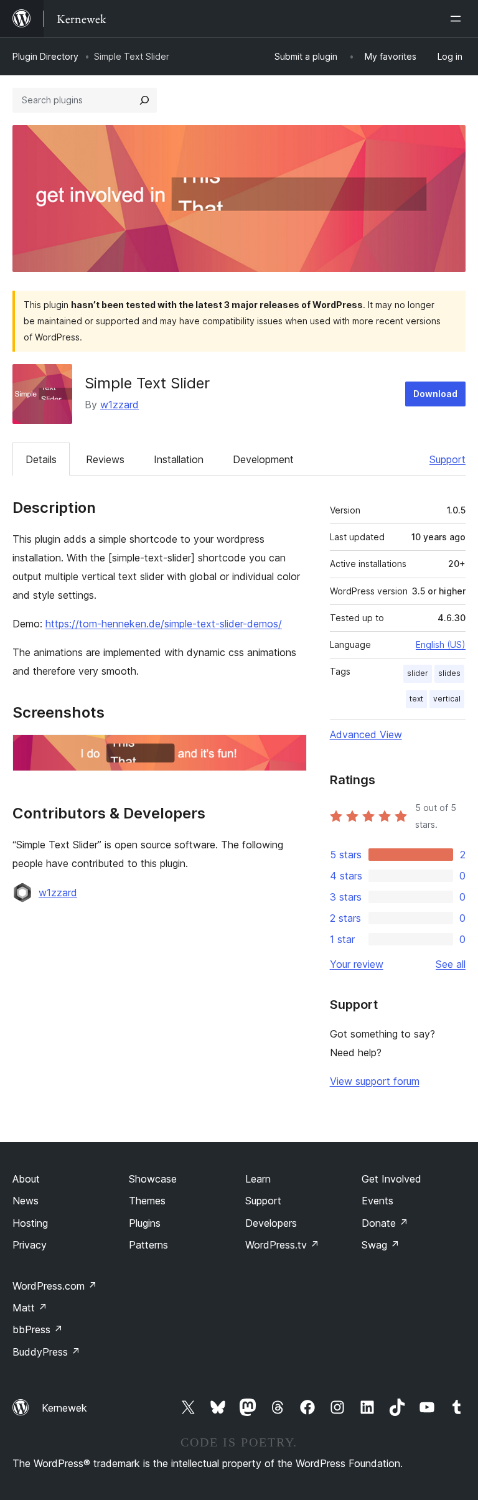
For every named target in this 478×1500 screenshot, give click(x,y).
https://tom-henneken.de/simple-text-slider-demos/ (163, 623)
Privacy (29, 1245)
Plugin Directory (45, 56)
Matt (29, 1307)
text (416, 698)
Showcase (153, 1179)
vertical (447, 698)
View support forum (374, 1081)
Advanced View (366, 734)
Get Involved (391, 1179)
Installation (179, 459)
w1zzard (119, 404)
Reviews (105, 459)
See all (451, 964)
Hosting (30, 1223)
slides (449, 673)
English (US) (441, 644)
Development (263, 459)
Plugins (145, 1223)
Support (447, 459)
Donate (385, 1223)
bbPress (37, 1329)
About (26, 1179)
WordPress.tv (282, 1245)
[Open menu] (458, 18)
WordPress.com (54, 1286)
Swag (381, 1245)
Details (41, 459)
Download (435, 393)
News (25, 1200)
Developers (271, 1223)
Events (377, 1200)
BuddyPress (46, 1352)
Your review (356, 964)
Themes (147, 1200)
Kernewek (64, 1408)
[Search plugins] (144, 100)
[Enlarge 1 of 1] (290, 751)
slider (417, 673)
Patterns (148, 1245)
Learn (258, 1179)
